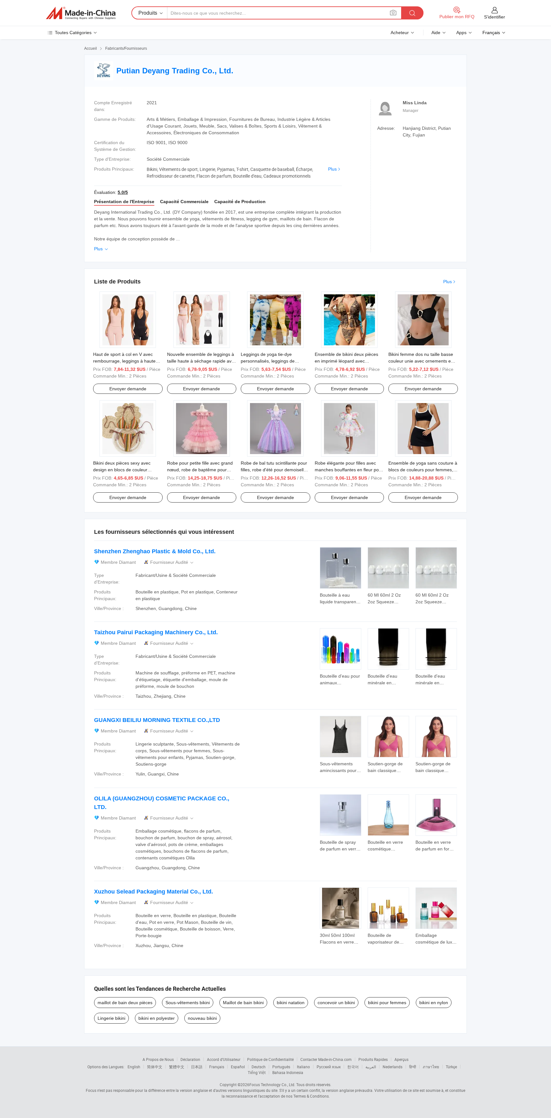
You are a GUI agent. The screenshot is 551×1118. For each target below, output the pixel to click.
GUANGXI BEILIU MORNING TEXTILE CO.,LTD (157, 720)
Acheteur (400, 32)
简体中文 (154, 1066)
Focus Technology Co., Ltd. (272, 1084)
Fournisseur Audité (172, 562)
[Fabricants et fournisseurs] (80, 13)
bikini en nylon (433, 1002)
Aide (435, 32)
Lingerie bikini (111, 1018)
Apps (461, 32)
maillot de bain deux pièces (125, 1002)
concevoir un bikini (336, 1002)
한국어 (353, 1066)
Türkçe (451, 1066)
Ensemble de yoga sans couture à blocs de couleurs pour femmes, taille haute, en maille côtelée (422, 469)
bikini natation (291, 1002)
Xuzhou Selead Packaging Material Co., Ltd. (153, 891)
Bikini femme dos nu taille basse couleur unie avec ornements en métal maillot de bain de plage (420, 361)
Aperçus (401, 1059)
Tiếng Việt (257, 1072)
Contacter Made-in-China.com (326, 1059)
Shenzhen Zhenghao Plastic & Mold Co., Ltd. (155, 551)
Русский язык (329, 1066)
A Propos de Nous (158, 1059)
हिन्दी (412, 1066)
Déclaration (190, 1059)
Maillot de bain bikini (243, 1002)
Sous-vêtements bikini (187, 1002)
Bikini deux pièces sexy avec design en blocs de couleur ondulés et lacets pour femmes (124, 469)
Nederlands (392, 1066)
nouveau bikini (202, 1018)
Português (281, 1066)
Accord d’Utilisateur (223, 1059)
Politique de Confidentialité (270, 1059)
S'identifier (494, 16)
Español (238, 1066)
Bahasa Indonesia (287, 1072)
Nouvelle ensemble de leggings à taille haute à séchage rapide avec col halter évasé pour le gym (201, 361)
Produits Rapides (373, 1059)
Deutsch (259, 1066)
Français (216, 1066)
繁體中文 (176, 1066)
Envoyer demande (127, 388)
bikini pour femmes (387, 1002)
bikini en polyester (156, 1018)
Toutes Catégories (73, 32)
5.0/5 (123, 192)
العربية (370, 1066)
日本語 (196, 1066)
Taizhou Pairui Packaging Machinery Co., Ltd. (156, 632)
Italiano (303, 1066)
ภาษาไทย (431, 1066)
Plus (332, 169)
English (134, 1066)
